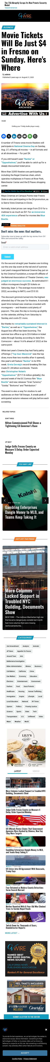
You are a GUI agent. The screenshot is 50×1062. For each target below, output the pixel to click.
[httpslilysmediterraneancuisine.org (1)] (26, 767)
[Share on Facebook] (3, 136)
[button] (46, 1029)
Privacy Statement (30, 1059)
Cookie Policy (17, 1059)
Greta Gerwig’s (14, 364)
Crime (8, 885)
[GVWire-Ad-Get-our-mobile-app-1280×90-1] (25, 192)
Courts (9, 807)
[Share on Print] (19, 136)
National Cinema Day (24, 146)
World (8, 866)
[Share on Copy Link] (35, 136)
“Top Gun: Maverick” (22, 354)
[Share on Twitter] (9, 136)
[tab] (17, 771)
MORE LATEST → (12, 933)
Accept (25, 1053)
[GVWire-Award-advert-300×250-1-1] (26, 976)
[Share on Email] (24, 136)
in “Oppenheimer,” (29, 327)
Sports (8, 503)
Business (8, 27)
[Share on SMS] (30, 136)
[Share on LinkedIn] (14, 136)
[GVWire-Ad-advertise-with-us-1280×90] (25, 115)
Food (37, 8)
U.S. (6, 586)
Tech (8, 923)
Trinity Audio (25, 126)
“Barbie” (27, 361)
